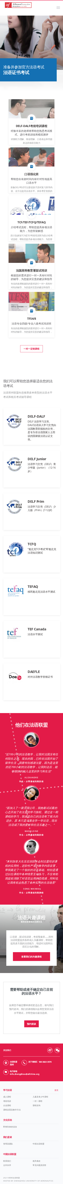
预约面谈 (31, 1023)
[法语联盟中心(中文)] (18, 6)
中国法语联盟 (38, 1143)
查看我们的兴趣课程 (31, 956)
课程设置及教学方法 (12, 1109)
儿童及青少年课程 (40, 1096)
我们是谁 (7, 1137)
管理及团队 (8, 1143)
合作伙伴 (7, 1165)
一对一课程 (37, 1101)
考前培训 (7, 1101)
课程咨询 (36, 1105)
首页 (56, 1090)
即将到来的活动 (10, 1126)
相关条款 (36, 1161)
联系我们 (7, 1161)
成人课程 (7, 1096)
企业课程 (7, 1105)
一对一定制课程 (31, 348)
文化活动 (7, 1119)
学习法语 (7, 1090)
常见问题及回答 (39, 1165)
